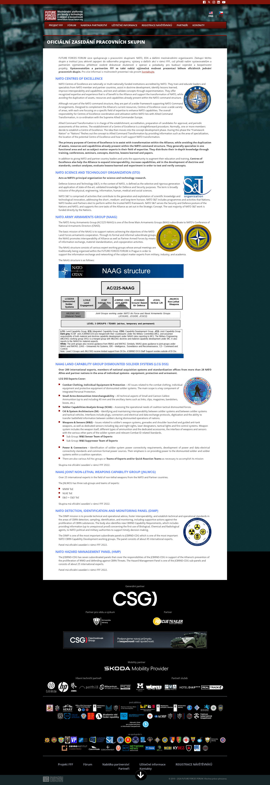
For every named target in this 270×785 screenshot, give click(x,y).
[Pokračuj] (141, 775)
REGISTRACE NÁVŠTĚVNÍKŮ (157, 25)
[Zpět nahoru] (258, 775)
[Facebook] (204, 2)
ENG (210, 15)
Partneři (182, 25)
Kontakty (198, 25)
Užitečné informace (124, 25)
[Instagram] (213, 2)
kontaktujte (148, 71)
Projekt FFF (56, 25)
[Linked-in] (218, 2)
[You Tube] (223, 2)
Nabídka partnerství (94, 25)
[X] (209, 2)
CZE (221, 15)
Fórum (72, 25)
